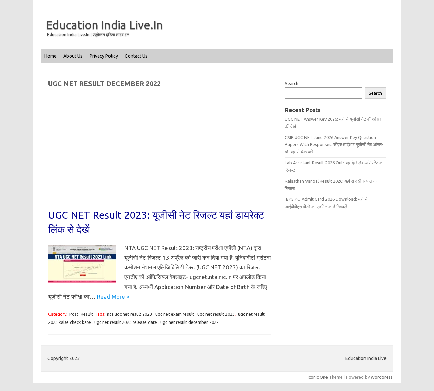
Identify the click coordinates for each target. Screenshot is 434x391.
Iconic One (318, 377)
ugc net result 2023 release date (125, 322)
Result (87, 314)
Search (291, 83)
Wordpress (382, 377)
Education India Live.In (104, 24)
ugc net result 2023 (216, 314)
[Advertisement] (159, 157)
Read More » (113, 296)
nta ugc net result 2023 (129, 314)
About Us (73, 56)
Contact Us (136, 56)
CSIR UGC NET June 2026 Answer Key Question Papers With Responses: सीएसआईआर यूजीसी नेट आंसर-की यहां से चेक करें (334, 144)
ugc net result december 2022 (189, 322)
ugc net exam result (174, 314)
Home (50, 56)
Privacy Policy (104, 56)
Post (73, 314)
